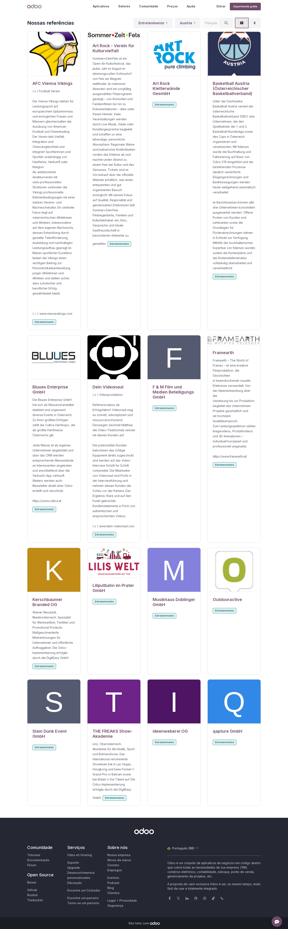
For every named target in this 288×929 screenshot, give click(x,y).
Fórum (31, 865)
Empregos (114, 870)
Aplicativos (101, 6)
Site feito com (138, 923)
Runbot (32, 895)
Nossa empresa (119, 855)
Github (32, 890)
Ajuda (191, 6)
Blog (110, 888)
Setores (124, 6)
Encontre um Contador (83, 890)
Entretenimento (151, 23)
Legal (111, 900)
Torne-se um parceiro (83, 903)
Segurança (115, 905)
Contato (113, 865)
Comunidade (148, 6)
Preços (172, 6)
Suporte (73, 862)
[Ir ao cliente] (53, 54)
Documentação (38, 860)
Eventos (113, 877)
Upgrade (73, 867)
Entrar (221, 6)
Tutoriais (33, 855)
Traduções (35, 900)
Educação (74, 883)
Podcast (113, 883)
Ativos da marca (119, 860)
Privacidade (128, 900)
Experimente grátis (245, 6)
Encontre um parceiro (83, 898)
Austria (186, 23)
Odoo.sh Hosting (79, 855)
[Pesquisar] (226, 23)
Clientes (113, 893)
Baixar (31, 882)
